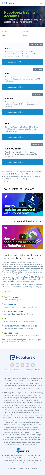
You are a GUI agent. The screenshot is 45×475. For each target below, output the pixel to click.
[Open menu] (41, 3)
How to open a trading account (28, 287)
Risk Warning (17, 369)
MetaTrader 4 (25, 271)
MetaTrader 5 (34, 271)
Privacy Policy (7, 369)
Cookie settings (28, 369)
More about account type (14, 62)
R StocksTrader (17, 279)
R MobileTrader (23, 277)
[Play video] (22, 204)
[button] (9, 3)
